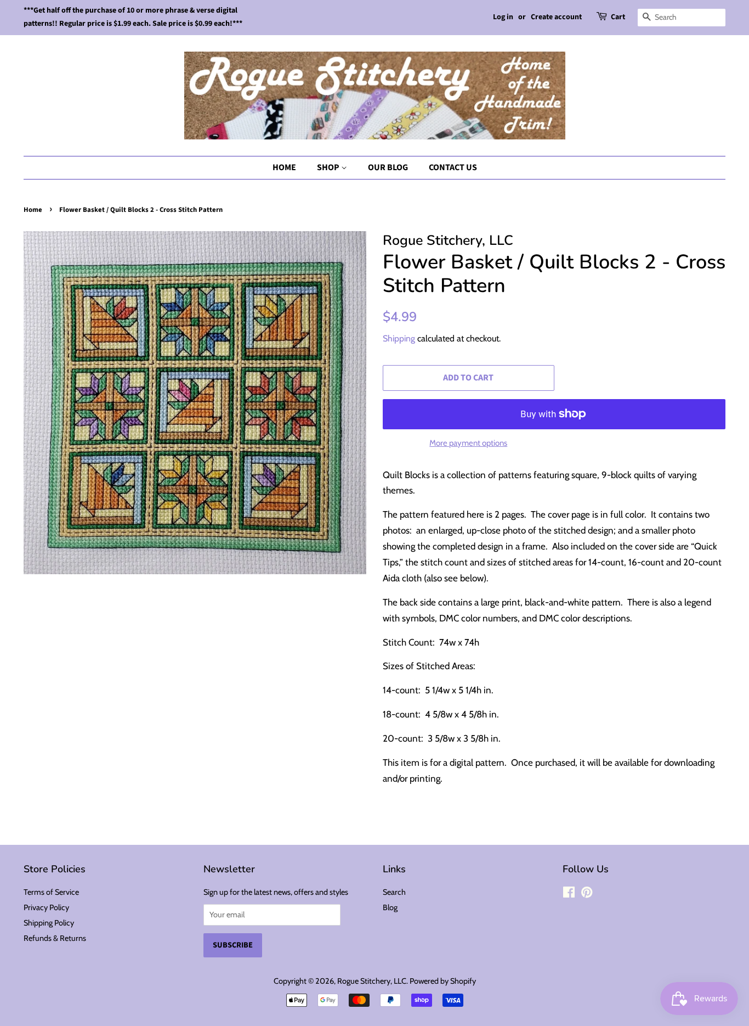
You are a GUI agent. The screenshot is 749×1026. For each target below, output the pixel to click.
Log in (503, 17)
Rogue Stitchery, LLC (371, 981)
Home (284, 167)
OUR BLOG (388, 167)
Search (394, 892)
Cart (618, 17)
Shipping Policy (49, 923)
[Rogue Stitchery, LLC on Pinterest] (587, 894)
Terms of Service (51, 892)
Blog (390, 907)
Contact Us (453, 167)
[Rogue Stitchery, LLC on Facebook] (569, 894)
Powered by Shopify (443, 981)
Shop (329, 167)
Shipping (399, 338)
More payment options (468, 443)
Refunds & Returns (55, 938)
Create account (556, 17)
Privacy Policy (46, 907)
